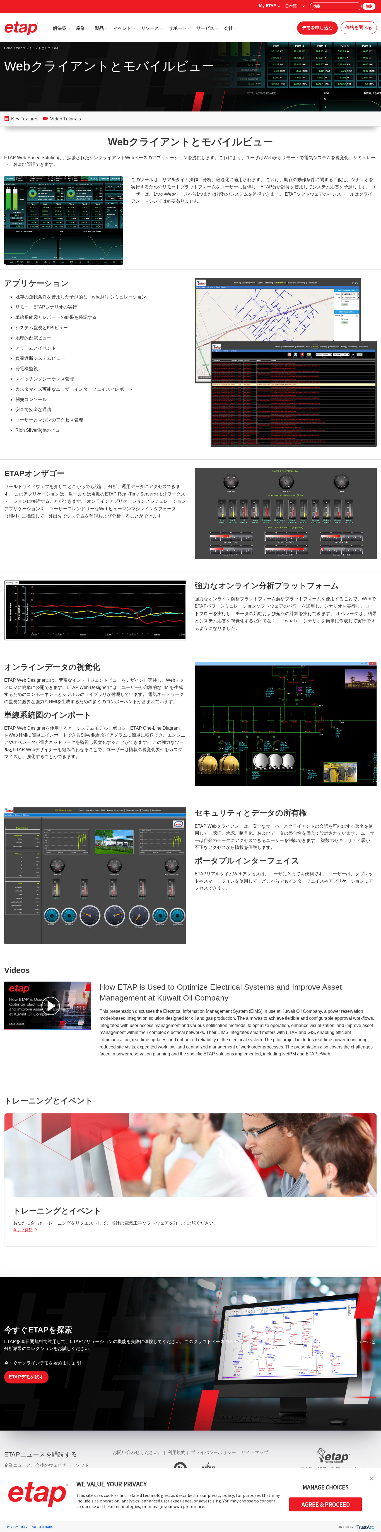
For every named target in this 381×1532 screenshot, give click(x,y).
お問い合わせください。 (137, 1452)
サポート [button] (178, 28)
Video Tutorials (65, 118)
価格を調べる (358, 27)
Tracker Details (41, 1526)
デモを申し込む (317, 27)
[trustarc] (364, 1526)
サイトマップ (254, 1452)
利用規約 (177, 1452)
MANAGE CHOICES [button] (326, 1487)
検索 (369, 6)
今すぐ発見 (23, 1230)
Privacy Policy (17, 1526)
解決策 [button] (59, 28)
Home (8, 48)
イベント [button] (122, 28)
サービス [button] (205, 28)
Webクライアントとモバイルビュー (41, 48)
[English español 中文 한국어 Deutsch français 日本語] (295, 6)
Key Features (24, 118)
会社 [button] (228, 28)
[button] (371, 1478)
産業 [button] (80, 28)
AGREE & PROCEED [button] (326, 1504)
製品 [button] (99, 28)
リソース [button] (150, 28)
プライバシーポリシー (213, 1452)
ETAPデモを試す (26, 1377)
